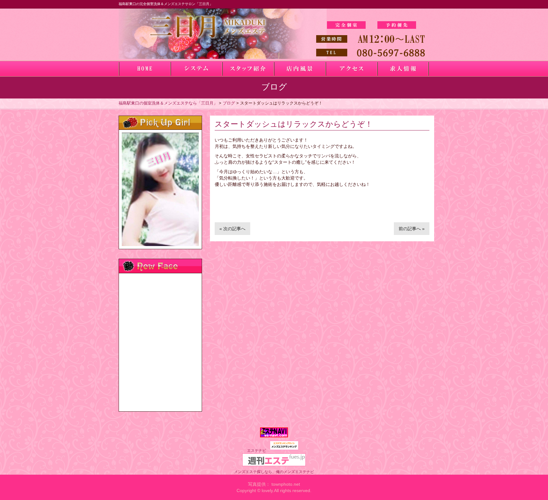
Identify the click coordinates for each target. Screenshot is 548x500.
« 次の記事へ (232, 228)
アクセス (351, 69)
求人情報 (403, 69)
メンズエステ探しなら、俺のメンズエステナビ (274, 472)
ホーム (144, 69)
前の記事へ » (412, 228)
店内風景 (299, 69)
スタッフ (248, 69)
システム (196, 69)
